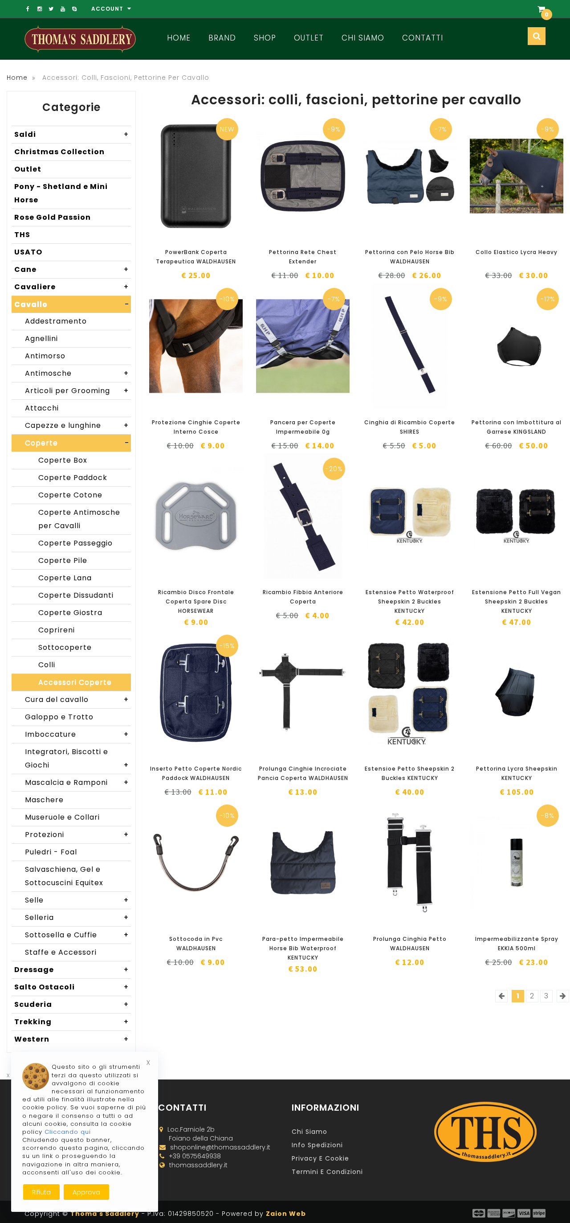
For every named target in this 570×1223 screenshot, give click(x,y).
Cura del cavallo (77, 699)
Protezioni (77, 834)
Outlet (309, 38)
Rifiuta (41, 1192)
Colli (46, 665)
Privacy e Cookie (320, 1158)
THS (22, 235)
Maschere (44, 800)
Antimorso (45, 356)
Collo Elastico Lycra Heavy (517, 252)
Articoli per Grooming (77, 391)
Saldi (71, 134)
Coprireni (56, 630)
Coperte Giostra (70, 612)
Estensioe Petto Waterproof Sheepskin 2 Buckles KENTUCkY (410, 601)
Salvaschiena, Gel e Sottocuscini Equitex (64, 876)
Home (179, 38)
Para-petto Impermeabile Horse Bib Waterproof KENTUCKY (303, 948)
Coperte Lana (65, 578)
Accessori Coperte (75, 682)
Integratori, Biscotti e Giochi (77, 758)
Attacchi (42, 408)
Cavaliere (71, 287)
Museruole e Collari (62, 817)
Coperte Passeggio (75, 543)
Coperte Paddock (72, 477)
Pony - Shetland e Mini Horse (61, 193)
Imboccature (77, 734)
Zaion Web (286, 1213)
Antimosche (77, 373)
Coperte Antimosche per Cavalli (79, 519)
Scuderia (71, 1004)
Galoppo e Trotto (59, 717)
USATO (28, 252)
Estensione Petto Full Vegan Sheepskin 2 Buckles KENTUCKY (516, 601)
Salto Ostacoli (71, 987)
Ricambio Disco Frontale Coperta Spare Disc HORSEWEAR (196, 601)
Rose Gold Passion (52, 217)
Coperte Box (62, 460)
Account (108, 8)
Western (71, 1039)
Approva (86, 1192)
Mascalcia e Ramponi (77, 782)
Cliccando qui (68, 1132)
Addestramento (56, 321)
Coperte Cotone (70, 495)
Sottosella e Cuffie (77, 935)
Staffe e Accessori (61, 952)
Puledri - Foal (51, 852)
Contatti (422, 38)
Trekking (71, 1022)
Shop (265, 38)
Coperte (77, 443)
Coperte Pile (62, 560)
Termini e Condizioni (327, 1171)
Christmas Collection (59, 152)
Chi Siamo (363, 38)
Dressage (71, 969)
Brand (222, 38)
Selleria (77, 917)
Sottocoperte (65, 647)
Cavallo (71, 304)
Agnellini (41, 338)
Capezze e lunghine (77, 425)
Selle (77, 900)
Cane (71, 269)
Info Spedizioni (317, 1145)
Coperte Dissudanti (76, 595)
